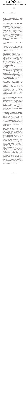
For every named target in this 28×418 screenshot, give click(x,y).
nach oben (14, 173)
